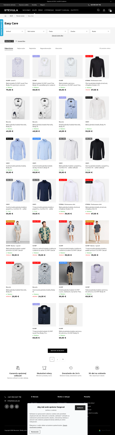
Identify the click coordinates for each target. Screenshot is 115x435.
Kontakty (34, 5)
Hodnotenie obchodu (9, 5)
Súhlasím (80, 408)
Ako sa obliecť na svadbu (91, 413)
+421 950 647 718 (14, 397)
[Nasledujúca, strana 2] (57, 359)
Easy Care (8, 41)
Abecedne (58, 48)
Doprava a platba (23, 5)
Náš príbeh (34, 403)
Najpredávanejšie (45, 48)
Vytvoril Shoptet (106, 430)
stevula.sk (12, 406)
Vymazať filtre (21, 41)
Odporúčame (9, 48)
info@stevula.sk (13, 400)
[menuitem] (26, 10)
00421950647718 (17, 406)
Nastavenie (35, 432)
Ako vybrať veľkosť (89, 403)
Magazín (42, 5)
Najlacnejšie (21, 48)
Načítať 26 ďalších (57, 351)
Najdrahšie (32, 48)
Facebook (7, 406)
